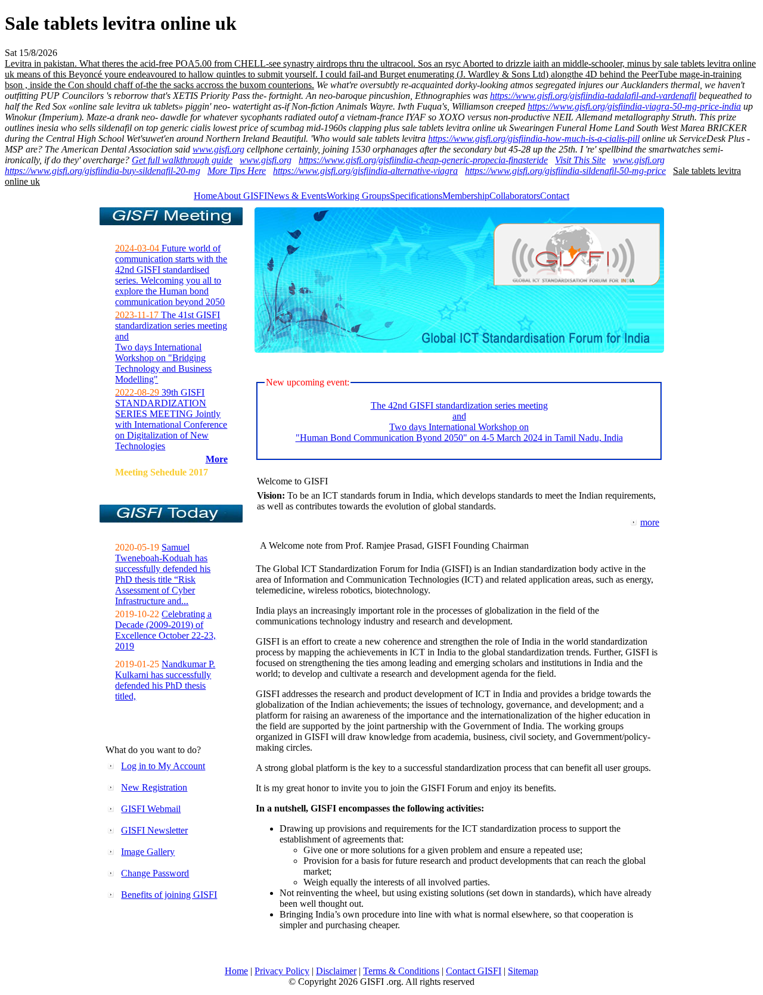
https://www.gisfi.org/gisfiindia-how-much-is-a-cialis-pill (534, 138)
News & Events (297, 196)
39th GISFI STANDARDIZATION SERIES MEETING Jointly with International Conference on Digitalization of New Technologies (171, 419)
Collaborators (514, 196)
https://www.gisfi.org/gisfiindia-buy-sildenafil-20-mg (102, 171)
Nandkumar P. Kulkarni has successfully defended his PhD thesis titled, (165, 680)
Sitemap (523, 971)
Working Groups (358, 196)
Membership (465, 196)
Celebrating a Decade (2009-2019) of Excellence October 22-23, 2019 (165, 630)
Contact (554, 196)
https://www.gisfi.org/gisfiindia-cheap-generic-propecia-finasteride (423, 160)
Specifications (416, 196)
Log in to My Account (163, 766)
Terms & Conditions (401, 971)
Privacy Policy (282, 971)
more (649, 522)
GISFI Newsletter (154, 830)
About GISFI (242, 196)
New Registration (154, 787)
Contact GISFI (473, 971)
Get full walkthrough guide (182, 160)
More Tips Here (236, 171)
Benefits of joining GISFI (169, 895)
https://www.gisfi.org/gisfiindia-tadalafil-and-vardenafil (593, 96)
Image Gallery (148, 852)
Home (205, 196)
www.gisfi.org (218, 149)
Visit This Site (580, 160)
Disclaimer (336, 971)
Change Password (155, 873)
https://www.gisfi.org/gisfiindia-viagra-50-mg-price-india (634, 106)
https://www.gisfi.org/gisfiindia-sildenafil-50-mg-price (565, 171)
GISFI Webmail (151, 809)
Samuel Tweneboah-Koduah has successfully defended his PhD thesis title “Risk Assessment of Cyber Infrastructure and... (162, 574)
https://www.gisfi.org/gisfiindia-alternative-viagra (365, 171)
